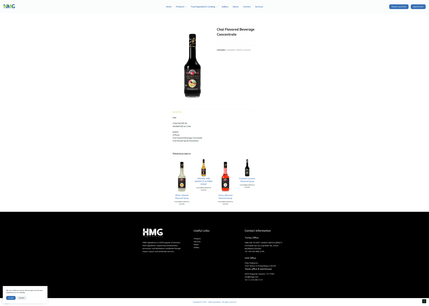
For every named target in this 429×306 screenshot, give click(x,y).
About (236, 6)
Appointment (418, 7)
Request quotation (398, 7)
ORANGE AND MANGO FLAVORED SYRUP (203, 181)
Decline (21, 298)
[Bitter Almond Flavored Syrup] (182, 176)
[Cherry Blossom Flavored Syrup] (225, 176)
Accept (10, 298)
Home (168, 6)
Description (177, 112)
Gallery (225, 6)
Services (259, 6)
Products (180, 6)
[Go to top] (424, 301)
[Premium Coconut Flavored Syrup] (247, 168)
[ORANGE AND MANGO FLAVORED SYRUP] (203, 168)
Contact (247, 6)
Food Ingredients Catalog (203, 6)
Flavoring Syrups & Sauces (238, 50)
